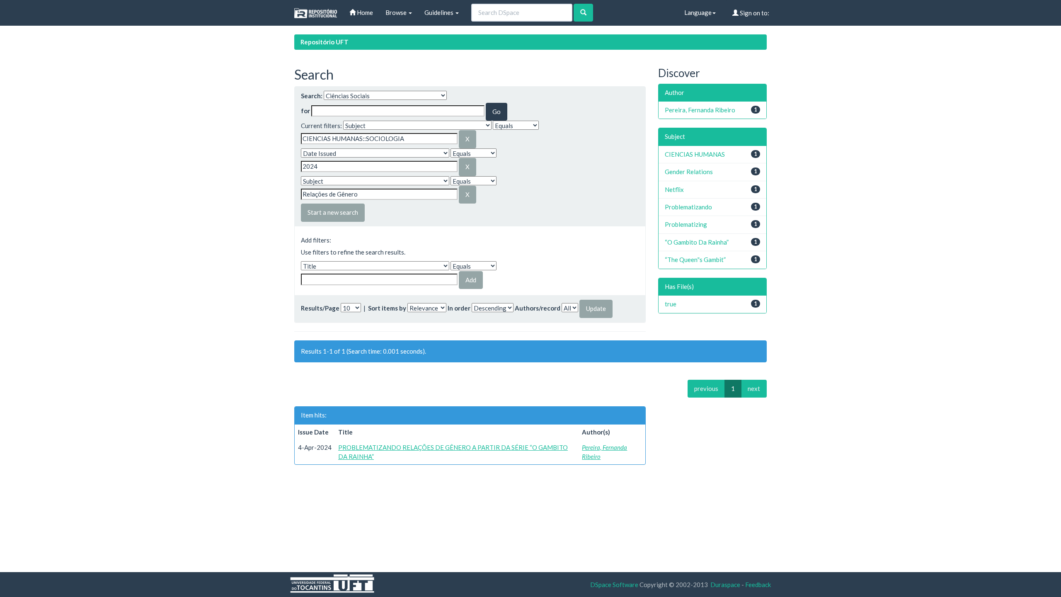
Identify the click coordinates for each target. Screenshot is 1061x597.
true (670, 304)
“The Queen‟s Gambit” (695, 259)
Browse (396, 12)
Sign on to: (754, 13)
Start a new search (333, 212)
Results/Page (320, 308)
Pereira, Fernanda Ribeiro (700, 110)
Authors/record (537, 308)
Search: (311, 96)
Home (364, 12)
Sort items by (387, 308)
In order (459, 308)
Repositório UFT (324, 42)
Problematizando (688, 207)
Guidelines (439, 12)
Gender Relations (689, 171)
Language (698, 12)
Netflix (674, 189)
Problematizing (686, 224)
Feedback (758, 584)
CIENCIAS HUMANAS (695, 154)
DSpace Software (614, 584)
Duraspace (725, 584)
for (305, 110)
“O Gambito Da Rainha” (697, 242)
